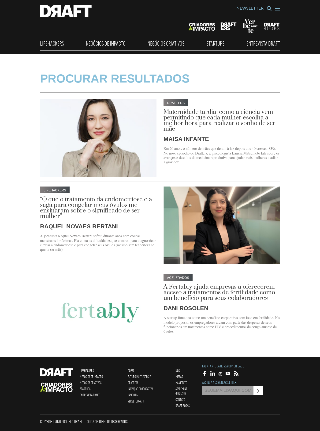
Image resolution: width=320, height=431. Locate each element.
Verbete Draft (136, 401)
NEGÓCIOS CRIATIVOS (166, 43)
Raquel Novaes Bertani (79, 226)
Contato (180, 399)
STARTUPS (215, 43)
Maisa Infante (186, 139)
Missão (179, 376)
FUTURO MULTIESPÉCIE (139, 376)
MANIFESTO (181, 383)
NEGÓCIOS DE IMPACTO (106, 43)
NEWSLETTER (250, 9)
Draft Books (182, 405)
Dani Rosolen (186, 308)
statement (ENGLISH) (181, 391)
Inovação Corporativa (140, 389)
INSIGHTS (133, 395)
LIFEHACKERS (52, 43)
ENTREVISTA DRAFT (263, 43)
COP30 (131, 370)
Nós (177, 370)
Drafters (133, 383)
